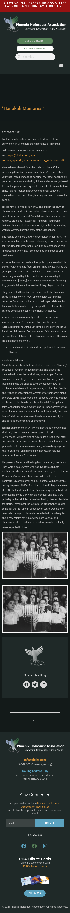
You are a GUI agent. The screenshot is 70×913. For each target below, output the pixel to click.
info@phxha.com (35, 759)
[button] (61, 65)
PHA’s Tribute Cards (35, 866)
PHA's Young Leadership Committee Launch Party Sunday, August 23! (35, 5)
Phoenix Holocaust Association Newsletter (40, 805)
